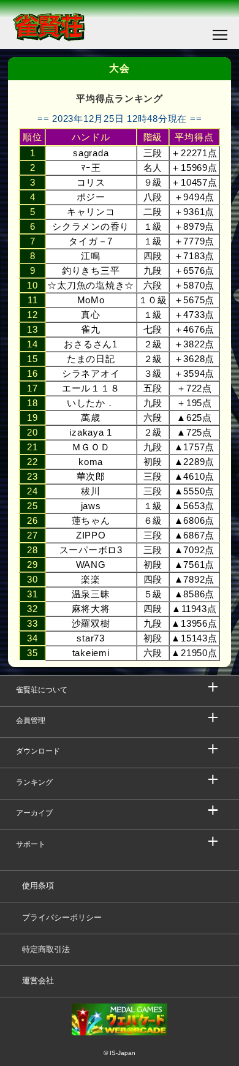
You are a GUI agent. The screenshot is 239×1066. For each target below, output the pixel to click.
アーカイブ (34, 813)
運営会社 (38, 980)
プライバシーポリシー (62, 917)
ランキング (34, 782)
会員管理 (30, 720)
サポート (30, 844)
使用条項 (38, 885)
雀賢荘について (41, 690)
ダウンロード (38, 751)
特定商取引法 (46, 949)
